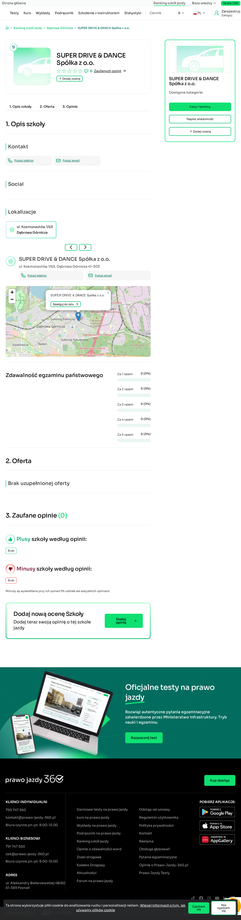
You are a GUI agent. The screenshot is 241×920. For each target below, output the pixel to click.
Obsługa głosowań (154, 849)
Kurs (27, 13)
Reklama (146, 841)
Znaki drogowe (89, 857)
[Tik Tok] (193, 898)
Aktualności (86, 873)
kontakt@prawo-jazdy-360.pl (31, 817)
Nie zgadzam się (223, 907)
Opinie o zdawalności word (99, 849)
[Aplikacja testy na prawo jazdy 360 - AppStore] (217, 826)
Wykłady (43, 13)
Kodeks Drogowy (91, 865)
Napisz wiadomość (200, 119)
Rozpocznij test (144, 738)
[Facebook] (201, 898)
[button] (78, 316)
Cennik (155, 13)
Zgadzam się (198, 908)
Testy (14, 13)
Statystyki (132, 13)
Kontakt (145, 833)
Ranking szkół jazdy (169, 3)
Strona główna (14, 3)
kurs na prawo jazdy (93, 817)
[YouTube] (217, 898)
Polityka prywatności (156, 825)
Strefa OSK (230, 3)
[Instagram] (209, 898)
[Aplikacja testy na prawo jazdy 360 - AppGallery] (217, 840)
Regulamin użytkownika (158, 817)
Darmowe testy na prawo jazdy (102, 809)
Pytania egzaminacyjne (158, 857)
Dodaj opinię (121, 621)
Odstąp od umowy (154, 809)
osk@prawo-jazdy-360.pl (27, 854)
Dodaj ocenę (71, 78)
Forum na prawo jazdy (95, 881)
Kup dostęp (220, 780)
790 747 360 (16, 810)
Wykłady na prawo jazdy (96, 825)
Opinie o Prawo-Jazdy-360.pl (163, 865)
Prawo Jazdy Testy (154, 873)
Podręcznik (64, 13)
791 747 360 (15, 846)
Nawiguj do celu (63, 304)
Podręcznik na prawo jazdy (99, 833)
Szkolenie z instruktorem (99, 13)
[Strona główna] (7, 28)
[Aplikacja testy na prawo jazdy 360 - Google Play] (217, 813)
